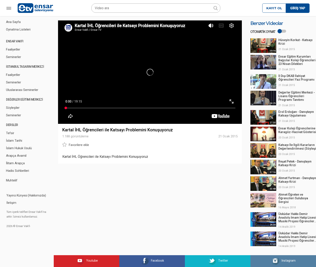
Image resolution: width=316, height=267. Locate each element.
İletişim (11, 202)
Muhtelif (11, 180)
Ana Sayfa (13, 22)
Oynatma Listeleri (18, 29)
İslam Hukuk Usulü (19, 148)
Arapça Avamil (16, 156)
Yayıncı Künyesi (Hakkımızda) (26, 195)
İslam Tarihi (14, 141)
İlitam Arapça (15, 163)
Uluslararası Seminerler (22, 90)
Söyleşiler (13, 108)
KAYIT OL (274, 8)
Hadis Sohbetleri (17, 171)
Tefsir (10, 133)
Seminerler (13, 57)
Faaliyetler (13, 49)
